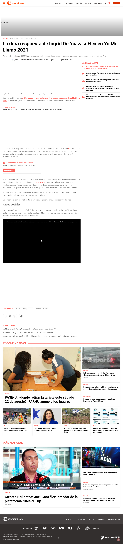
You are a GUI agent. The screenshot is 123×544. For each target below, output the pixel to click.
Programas (69, 3)
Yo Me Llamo (21, 309)
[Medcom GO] (27, 530)
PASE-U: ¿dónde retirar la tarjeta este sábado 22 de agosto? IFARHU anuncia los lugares (39, 399)
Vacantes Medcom (41, 534)
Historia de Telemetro (27, 534)
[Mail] (21, 316)
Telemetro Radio (100, 3)
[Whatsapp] (15, 316)
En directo (116, 3)
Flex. (70, 149)
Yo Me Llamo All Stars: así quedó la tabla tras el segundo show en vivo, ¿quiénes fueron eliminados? (41, 336)
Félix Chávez (86, 502)
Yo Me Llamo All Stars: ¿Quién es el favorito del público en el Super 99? (30, 329)
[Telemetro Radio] (87, 530)
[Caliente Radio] (78, 530)
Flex (30, 309)
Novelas (88, 3)
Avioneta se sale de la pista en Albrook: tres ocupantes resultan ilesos (76, 430)
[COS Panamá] (53, 530)
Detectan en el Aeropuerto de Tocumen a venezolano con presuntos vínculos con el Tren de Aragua (102, 88)
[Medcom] (95, 530)
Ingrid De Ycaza (39, 182)
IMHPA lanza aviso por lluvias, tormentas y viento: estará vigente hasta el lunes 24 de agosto (99, 375)
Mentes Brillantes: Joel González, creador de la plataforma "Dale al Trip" (41, 499)
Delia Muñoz (8, 504)
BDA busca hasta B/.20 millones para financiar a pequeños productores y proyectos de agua (100, 388)
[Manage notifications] (118, 539)
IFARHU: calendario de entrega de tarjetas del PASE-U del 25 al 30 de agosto (102, 67)
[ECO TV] (61, 530)
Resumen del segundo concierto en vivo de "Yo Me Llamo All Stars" (28, 333)
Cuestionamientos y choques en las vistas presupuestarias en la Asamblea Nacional (99, 499)
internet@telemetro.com (12, 539)
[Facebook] (5, 316)
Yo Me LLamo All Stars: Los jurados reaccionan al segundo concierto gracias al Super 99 (33, 110)
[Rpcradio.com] (70, 530)
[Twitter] (10, 316)
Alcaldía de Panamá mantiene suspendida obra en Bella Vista (15, 429)
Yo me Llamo (14, 38)
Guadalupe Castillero (88, 489)
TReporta (58, 3)
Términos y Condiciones (10, 534)
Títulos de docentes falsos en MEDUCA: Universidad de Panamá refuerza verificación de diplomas (103, 96)
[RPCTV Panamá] (36, 530)
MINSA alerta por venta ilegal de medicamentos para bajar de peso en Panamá (105, 430)
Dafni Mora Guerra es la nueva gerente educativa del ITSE (45, 429)
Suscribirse (9, 170)
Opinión (79, 3)
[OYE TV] (44, 530)
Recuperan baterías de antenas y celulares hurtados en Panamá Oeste (99, 400)
